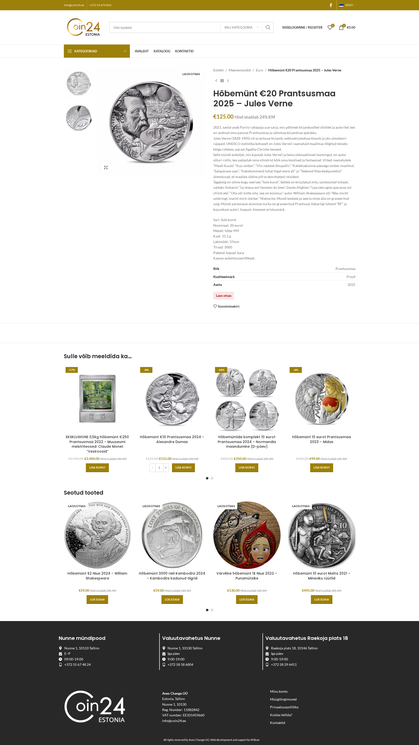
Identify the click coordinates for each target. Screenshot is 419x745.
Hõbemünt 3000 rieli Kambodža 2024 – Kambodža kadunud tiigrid (172, 576)
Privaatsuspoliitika (284, 707)
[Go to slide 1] (207, 478)
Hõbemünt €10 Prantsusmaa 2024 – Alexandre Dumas (172, 439)
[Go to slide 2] (212, 478)
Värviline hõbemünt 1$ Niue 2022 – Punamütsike (246, 576)
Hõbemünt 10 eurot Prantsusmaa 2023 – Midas (321, 439)
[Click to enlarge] (106, 167)
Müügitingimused (283, 699)
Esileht (218, 70)
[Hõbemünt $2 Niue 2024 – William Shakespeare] (97, 535)
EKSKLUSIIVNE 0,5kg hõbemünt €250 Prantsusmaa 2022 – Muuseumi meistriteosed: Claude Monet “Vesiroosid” (97, 444)
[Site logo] (84, 27)
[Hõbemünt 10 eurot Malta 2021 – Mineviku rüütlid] (321, 535)
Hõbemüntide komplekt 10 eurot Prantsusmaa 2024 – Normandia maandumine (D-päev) (247, 441)
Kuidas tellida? (281, 715)
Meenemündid (240, 70)
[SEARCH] (268, 27)
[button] (97, 467)
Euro (259, 70)
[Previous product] (216, 81)
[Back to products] (222, 81)
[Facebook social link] (331, 5)
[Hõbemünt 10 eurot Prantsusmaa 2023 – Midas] (321, 399)
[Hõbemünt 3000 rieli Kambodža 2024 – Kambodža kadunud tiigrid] (172, 535)
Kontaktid (277, 723)
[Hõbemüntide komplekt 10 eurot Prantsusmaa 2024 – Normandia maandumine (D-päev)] (247, 399)
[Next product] (228, 81)
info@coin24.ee (74, 5)
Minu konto (279, 691)
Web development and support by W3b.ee (235, 739)
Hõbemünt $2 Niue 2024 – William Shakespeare (97, 576)
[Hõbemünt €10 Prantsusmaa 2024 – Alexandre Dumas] (172, 399)
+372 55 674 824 (100, 5)
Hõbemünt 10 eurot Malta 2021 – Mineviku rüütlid (321, 576)
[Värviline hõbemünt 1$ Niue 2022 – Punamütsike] (247, 535)
